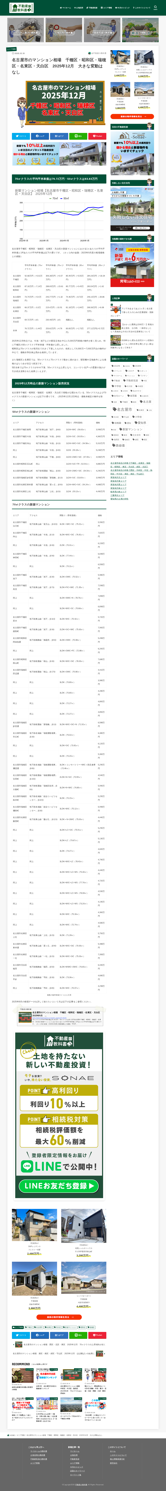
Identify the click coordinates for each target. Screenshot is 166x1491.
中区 (145, 381)
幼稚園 (118, 423)
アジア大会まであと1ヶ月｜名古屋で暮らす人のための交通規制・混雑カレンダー (131, 312)
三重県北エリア (117, 495)
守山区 (126, 417)
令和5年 (115, 391)
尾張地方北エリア (118, 477)
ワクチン (144, 376)
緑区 (137, 440)
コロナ (131, 371)
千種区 (29, 1327)
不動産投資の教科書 (38, 1459)
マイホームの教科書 (38, 1451)
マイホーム (66, 8)
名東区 (49, 1327)
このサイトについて (142, 8)
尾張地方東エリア (118, 481)
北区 (115, 402)
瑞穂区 (92, 1327)
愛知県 (142, 422)
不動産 (117, 381)
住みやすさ (137, 391)
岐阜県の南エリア (118, 492)
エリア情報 (107, 8)
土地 (150, 410)
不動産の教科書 (81, 1485)
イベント (118, 371)
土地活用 (79, 8)
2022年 (117, 366)
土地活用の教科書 (37, 1455)
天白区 (58, 1327)
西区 (145, 440)
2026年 (138, 366)
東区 (125, 435)
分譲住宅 (145, 396)
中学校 (118, 386)
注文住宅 (137, 435)
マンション (131, 376)
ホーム (113, 1451)
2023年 (127, 366)
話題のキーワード (77, 1471)
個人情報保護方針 (117, 1459)
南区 (134, 402)
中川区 (129, 386)
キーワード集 (75, 1475)
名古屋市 (39, 1327)
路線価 (120, 445)
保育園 (133, 395)
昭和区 (83, 1327)
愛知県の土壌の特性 (119, 499)
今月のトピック (123, 8)
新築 (114, 429)
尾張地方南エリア (118, 488)
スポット (143, 371)
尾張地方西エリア (118, 485)
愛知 (129, 423)
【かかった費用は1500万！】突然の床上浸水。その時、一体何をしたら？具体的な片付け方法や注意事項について (132, 328)
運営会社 (113, 1463)
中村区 (140, 386)
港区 (147, 435)
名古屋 (147, 401)
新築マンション (70, 1327)
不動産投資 (93, 8)
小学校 (138, 417)
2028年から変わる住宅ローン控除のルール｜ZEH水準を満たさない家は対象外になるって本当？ (132, 344)
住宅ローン (119, 396)
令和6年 (125, 391)
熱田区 (116, 440)
